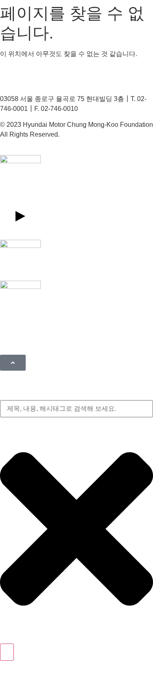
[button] (13, 363)
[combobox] (76, 408)
